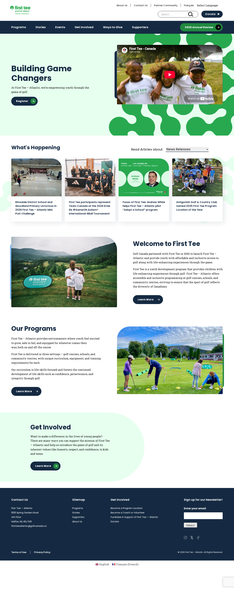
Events (60, 27)
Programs (18, 27)
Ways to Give (112, 27)
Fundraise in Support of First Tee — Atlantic (134, 517)
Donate (210, 14)
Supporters (140, 27)
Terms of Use (18, 552)
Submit (190, 525)
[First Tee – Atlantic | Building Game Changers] (25, 10)
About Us (122, 5)
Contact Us (141, 5)
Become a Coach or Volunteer (128, 512)
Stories (40, 27)
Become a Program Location (126, 508)
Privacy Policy (42, 552)
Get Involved (84, 27)
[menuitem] (102, 564)
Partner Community (165, 5)
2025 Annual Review (199, 27)
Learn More (145, 299)
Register (22, 101)
